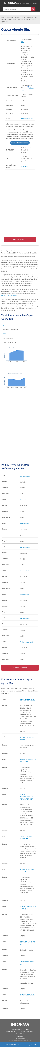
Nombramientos (25, 476)
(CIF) (22, 42)
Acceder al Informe (20, 239)
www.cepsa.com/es (27, 118)
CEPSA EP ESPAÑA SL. (27, 700)
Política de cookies (20, 1038)
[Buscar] (33, 9)
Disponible (24, 166)
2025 (4, 334)
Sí (3, 325)
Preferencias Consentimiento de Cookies (20, 1040)
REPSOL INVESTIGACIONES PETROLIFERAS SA (26, 797)
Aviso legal (20, 1036)
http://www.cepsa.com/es (9, 296)
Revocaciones (24, 500)
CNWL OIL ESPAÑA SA (27, 995)
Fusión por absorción (27, 642)
